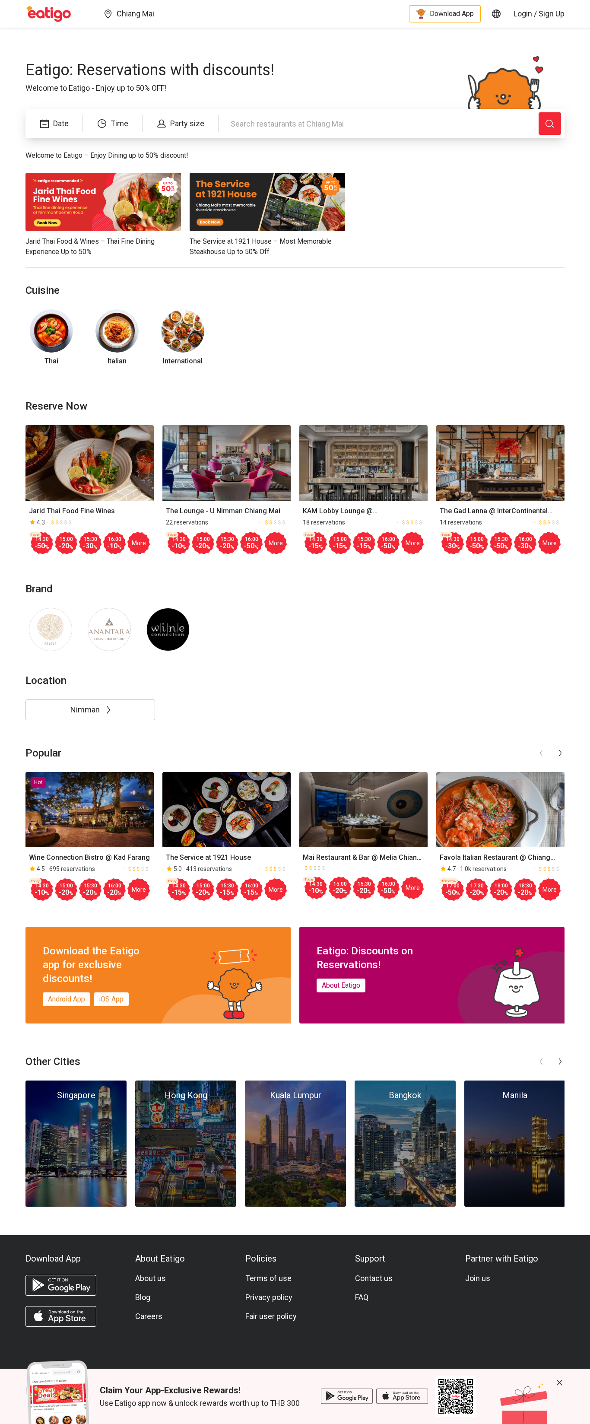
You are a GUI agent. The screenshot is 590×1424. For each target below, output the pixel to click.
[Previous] (541, 753)
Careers (148, 1316)
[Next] (560, 753)
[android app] (60, 1285)
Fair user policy (271, 1316)
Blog (142, 1297)
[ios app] (60, 1316)
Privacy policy (268, 1297)
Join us (477, 1278)
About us (150, 1278)
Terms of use (268, 1278)
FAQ (361, 1297)
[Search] (550, 123)
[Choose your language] (496, 13)
